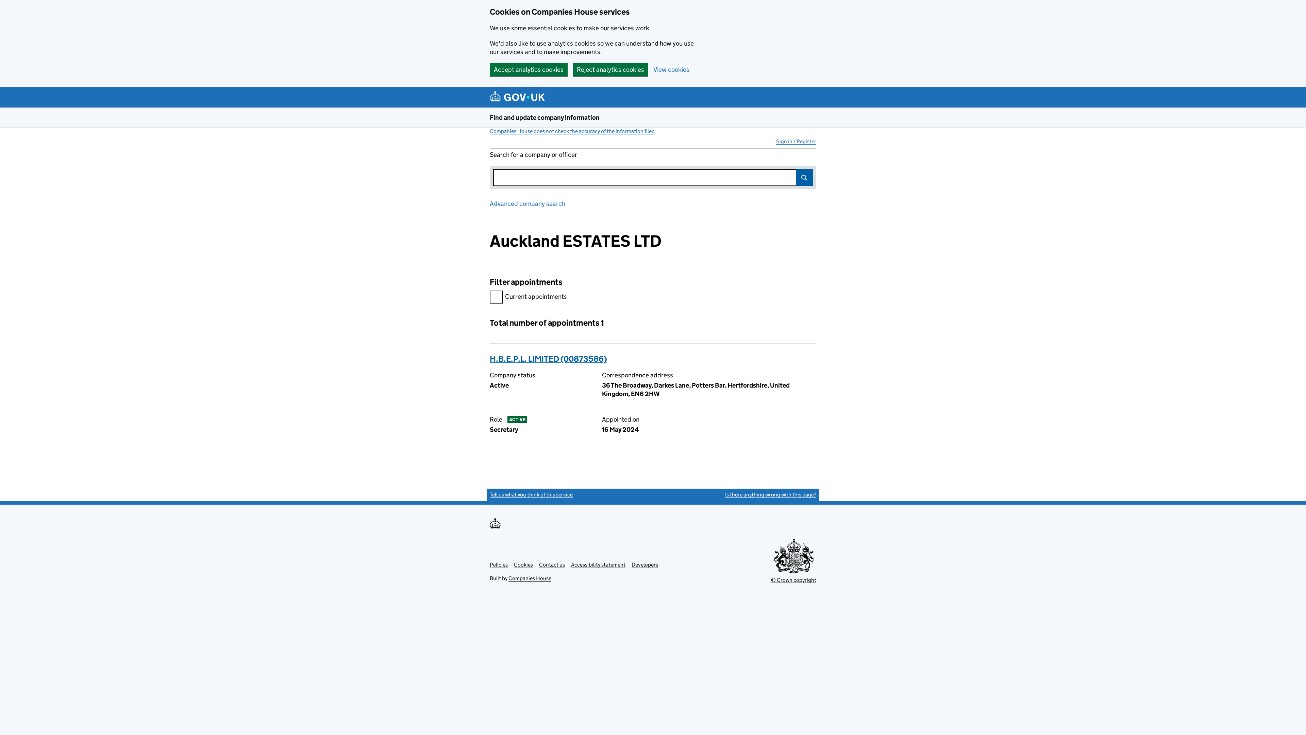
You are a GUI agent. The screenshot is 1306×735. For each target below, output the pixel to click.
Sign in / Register (796, 141)
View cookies (671, 69)
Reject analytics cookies (610, 70)
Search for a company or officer (533, 155)
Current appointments (536, 296)
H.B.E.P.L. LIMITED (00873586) (548, 359)
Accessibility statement (598, 564)
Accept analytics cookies (529, 70)
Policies (499, 564)
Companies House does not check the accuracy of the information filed (572, 131)
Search (804, 177)
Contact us (552, 564)
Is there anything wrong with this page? (770, 494)
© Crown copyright (793, 580)
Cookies (523, 564)
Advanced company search (527, 204)
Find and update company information (545, 117)
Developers (645, 564)
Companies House (529, 578)
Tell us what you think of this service (531, 494)
